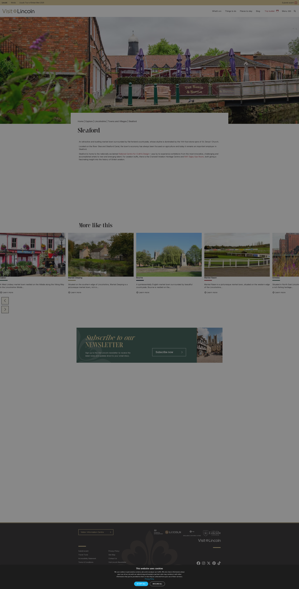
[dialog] (149, 577)
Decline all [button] (157, 584)
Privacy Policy (149, 579)
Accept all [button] (141, 584)
